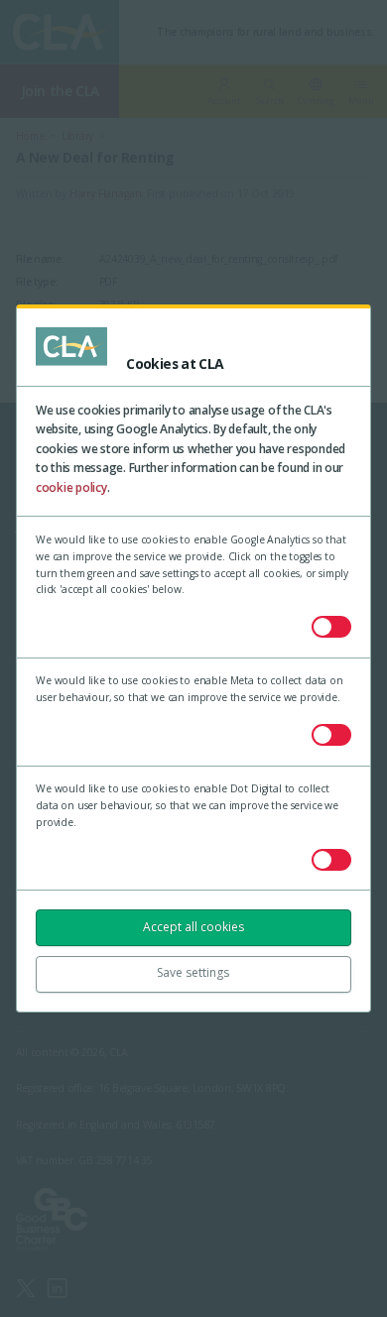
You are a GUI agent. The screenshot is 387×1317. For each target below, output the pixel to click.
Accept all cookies (193, 926)
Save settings (193, 972)
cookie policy (71, 487)
